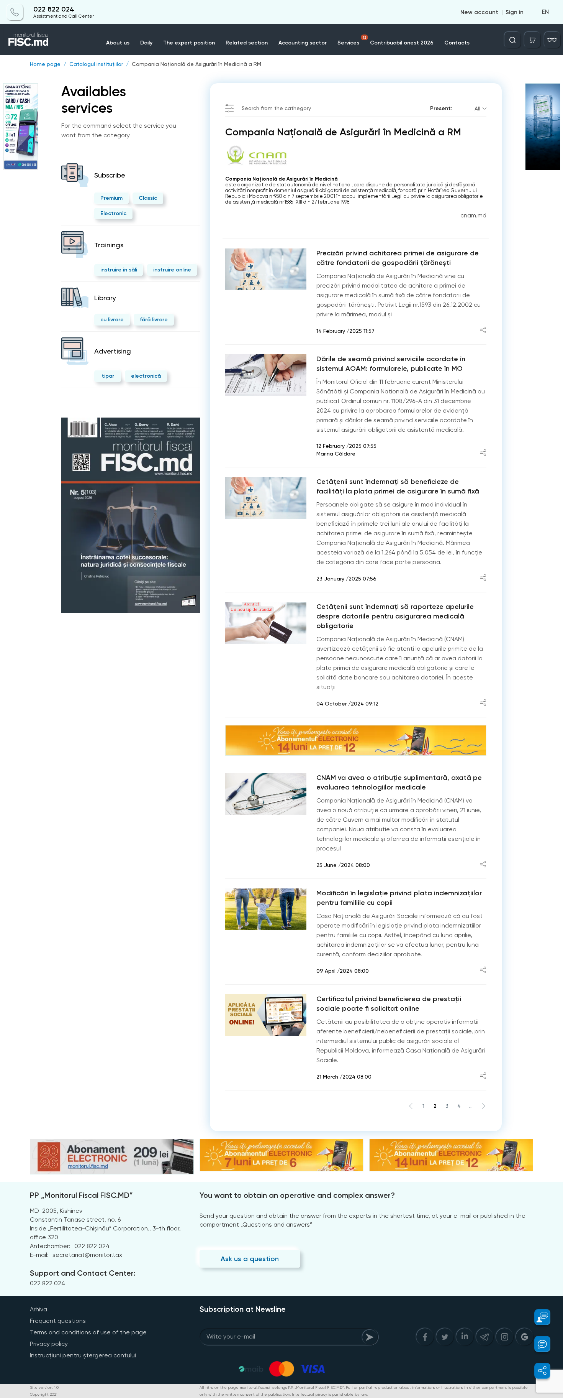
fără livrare (154, 319)
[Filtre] (552, 40)
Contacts (457, 42)
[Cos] (532, 40)
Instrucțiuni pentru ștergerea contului (83, 1355)
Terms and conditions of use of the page (88, 1332)
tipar (107, 376)
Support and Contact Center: (83, 1273)
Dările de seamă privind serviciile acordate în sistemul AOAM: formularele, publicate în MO (390, 364)
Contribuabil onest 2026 (402, 42)
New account (479, 12)
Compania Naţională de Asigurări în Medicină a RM (196, 64)
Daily (146, 42)
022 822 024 (53, 9)
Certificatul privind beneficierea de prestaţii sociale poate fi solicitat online (388, 1004)
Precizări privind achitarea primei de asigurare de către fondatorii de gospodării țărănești (397, 258)
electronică (146, 376)
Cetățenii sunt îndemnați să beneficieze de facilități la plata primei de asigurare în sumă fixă (397, 486)
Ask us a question (250, 1259)
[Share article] (483, 331)
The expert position (189, 42)
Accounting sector (302, 42)
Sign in (515, 12)
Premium (111, 198)
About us (117, 42)
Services (351, 40)
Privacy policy (49, 1343)
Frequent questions (58, 1320)
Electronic (113, 213)
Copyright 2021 (43, 1394)
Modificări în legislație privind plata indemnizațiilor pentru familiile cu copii (399, 898)
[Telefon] (15, 12)
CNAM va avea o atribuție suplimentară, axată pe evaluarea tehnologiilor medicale (399, 782)
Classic (148, 198)
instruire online (172, 269)
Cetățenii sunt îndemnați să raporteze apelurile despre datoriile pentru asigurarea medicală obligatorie (395, 616)
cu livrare (112, 319)
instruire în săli (118, 269)
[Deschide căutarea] (512, 40)
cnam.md (473, 215)
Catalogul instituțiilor (96, 64)
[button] (537, 1317)
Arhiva (38, 1309)
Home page (45, 64)
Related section (247, 42)
